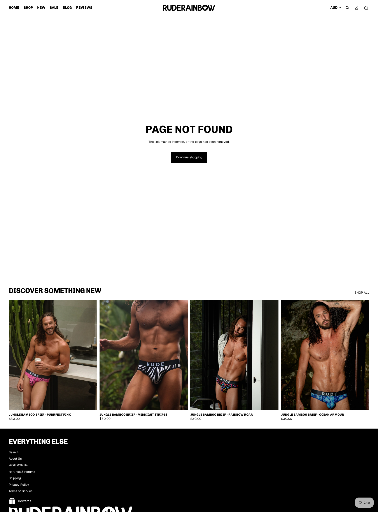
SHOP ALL (362, 293)
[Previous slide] (15, 355)
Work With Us (18, 465)
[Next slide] (90, 355)
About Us (15, 459)
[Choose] (90, 404)
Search (14, 452)
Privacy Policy (19, 485)
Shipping (15, 478)
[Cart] (366, 7)
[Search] (347, 7)
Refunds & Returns (22, 472)
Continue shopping (189, 157)
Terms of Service (21, 491)
